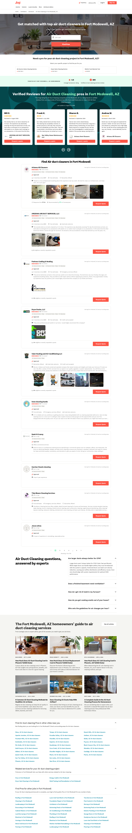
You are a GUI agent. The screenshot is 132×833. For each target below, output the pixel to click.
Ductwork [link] (31, 11)
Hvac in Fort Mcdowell (22, 778)
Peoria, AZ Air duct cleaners (93, 755)
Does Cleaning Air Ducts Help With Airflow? (63, 701)
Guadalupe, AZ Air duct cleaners (60, 745)
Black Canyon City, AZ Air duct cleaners (97, 745)
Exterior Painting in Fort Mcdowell (95, 811)
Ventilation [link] (23, 11)
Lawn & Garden (32, 7)
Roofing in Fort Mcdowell (23, 798)
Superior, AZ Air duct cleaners (59, 742)
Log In (102, 3)
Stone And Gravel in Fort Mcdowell (26, 824)
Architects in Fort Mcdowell (58, 804)
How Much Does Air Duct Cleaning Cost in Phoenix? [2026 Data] (31, 662)
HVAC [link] (17, 11)
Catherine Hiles (20, 696)
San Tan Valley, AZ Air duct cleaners (27, 758)
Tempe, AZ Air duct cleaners (59, 732)
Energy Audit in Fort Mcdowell (59, 778)
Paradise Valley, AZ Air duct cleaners (62, 735)
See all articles (109, 624)
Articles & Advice (48, 7)
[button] (38, 192)
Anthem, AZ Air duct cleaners (93, 735)
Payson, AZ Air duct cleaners (93, 742)
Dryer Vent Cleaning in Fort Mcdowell (27, 781)
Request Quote (101, 204)
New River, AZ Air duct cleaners (60, 761)
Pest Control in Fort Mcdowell (93, 801)
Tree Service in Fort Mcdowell (93, 798)
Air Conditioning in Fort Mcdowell (60, 811)
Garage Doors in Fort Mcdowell (94, 814)
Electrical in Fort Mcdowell (24, 817)
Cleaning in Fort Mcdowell (23, 801)
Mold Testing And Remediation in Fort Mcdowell (65, 781)
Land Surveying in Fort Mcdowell (26, 814)
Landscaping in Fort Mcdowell (25, 804)
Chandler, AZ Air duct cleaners (59, 739)
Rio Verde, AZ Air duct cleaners (25, 745)
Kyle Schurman (89, 657)
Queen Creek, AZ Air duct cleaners (26, 755)
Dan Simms (18, 657)
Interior (18, 7)
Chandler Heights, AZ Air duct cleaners (62, 751)
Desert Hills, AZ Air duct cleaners (94, 732)
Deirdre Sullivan (55, 696)
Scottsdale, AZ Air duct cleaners (25, 742)
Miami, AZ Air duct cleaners (59, 755)
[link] (6, 136)
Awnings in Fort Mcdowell (23, 820)
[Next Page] (81, 550)
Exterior (24, 7)
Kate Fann (87, 696)
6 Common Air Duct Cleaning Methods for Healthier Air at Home (31, 701)
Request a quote (17, 141)
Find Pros (66, 44)
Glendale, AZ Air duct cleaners (94, 748)
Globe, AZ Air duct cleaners (93, 739)
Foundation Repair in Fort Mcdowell (61, 801)
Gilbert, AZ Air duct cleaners (24, 751)
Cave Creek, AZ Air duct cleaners (60, 748)
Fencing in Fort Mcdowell (23, 827)
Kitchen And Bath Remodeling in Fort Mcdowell (65, 824)
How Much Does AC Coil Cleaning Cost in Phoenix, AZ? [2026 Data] (100, 662)
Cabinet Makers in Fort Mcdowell (26, 811)
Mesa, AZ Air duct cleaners (24, 732)
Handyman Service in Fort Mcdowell (95, 817)
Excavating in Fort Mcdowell (24, 807)
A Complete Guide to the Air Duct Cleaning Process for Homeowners (97, 701)
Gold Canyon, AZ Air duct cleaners (26, 748)
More (40, 7)
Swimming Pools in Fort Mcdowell (60, 807)
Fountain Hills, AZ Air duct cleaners (26, 739)
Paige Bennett (54, 657)
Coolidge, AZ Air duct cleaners (94, 751)
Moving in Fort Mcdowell (92, 804)
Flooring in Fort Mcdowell (92, 827)
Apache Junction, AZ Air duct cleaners (27, 735)
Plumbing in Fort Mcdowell (58, 814)
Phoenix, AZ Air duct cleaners (24, 761)
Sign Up (112, 3)
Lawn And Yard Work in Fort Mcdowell (62, 798)
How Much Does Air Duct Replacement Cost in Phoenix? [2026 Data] (65, 662)
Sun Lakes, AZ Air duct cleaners (60, 758)
